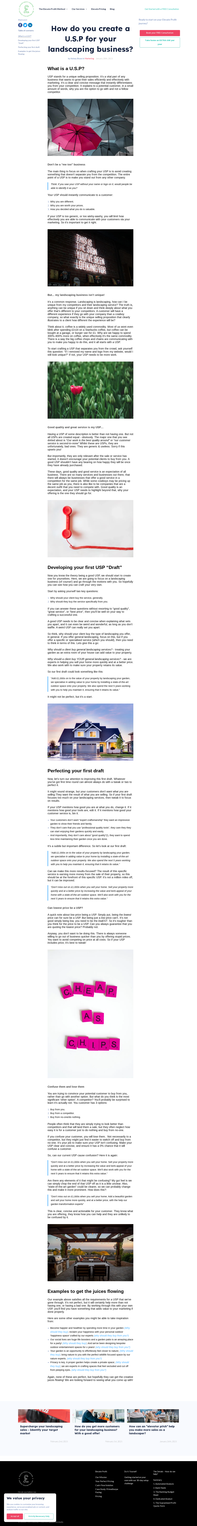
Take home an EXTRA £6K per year (160, 42)
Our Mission (101, 1477)
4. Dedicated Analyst (162, 1498)
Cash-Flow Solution (104, 1485)
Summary (157, 1480)
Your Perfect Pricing (104, 1481)
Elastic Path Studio (56, 1522)
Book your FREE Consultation (159, 33)
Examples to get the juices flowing (29, 52)
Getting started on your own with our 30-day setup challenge (136, 1480)
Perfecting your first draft (29, 47)
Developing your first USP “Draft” (29, 41)
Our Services (78, 9)
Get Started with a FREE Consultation (162, 9)
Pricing (98, 1496)
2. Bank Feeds (159, 1487)
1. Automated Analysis (163, 1483)
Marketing (89, 58)
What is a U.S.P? (24, 36)
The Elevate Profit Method (52, 9)
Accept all (15, 1516)
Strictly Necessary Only (38, 1516)
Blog (112, 9)
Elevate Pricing (98, 9)
